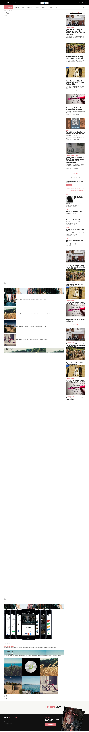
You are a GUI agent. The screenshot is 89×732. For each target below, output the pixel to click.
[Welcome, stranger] (49, 666)
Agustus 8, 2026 (68, 139)
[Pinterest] (82, 3)
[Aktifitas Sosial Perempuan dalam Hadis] (69, 199)
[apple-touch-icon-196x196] (31, 666)
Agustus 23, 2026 (68, 63)
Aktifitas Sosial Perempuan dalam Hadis (78, 197)
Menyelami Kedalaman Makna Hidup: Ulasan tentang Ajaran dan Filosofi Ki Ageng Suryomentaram (75, 159)
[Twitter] (79, 3)
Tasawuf (77, 155)
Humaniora (71, 27)
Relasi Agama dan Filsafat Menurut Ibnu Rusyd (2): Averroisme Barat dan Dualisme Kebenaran (75, 31)
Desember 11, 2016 (68, 214)
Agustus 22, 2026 (68, 90)
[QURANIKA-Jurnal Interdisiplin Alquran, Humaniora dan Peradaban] (44, 3)
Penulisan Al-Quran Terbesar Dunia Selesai (75, 230)
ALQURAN (67, 130)
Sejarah (74, 27)
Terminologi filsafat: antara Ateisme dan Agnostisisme (74, 108)
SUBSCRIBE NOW (51, 724)
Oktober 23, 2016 (68, 206)
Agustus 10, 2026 (68, 114)
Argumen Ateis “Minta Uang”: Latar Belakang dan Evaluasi (75, 57)
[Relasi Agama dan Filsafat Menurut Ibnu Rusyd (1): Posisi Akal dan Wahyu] (75, 72)
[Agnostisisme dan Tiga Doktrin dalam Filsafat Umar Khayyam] (75, 123)
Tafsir (67, 209)
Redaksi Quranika (76, 90)
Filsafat (67, 27)
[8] (49, 685)
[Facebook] (76, 3)
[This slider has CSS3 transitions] (13, 685)
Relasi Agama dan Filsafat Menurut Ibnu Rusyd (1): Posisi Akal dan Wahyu (75, 82)
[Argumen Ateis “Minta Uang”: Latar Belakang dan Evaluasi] (75, 48)
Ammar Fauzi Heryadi (77, 63)
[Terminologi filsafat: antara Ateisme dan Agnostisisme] (75, 99)
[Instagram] (85, 3)
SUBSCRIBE (69, 185)
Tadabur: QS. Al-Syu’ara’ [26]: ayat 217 (74, 241)
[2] (13, 666)
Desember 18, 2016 (69, 224)
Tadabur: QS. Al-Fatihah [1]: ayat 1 (74, 211)
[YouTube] (79, 177)
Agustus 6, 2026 (68, 168)
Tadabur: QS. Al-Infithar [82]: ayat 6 (75, 220)
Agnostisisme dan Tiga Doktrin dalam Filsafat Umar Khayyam (75, 133)
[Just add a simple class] (31, 685)
